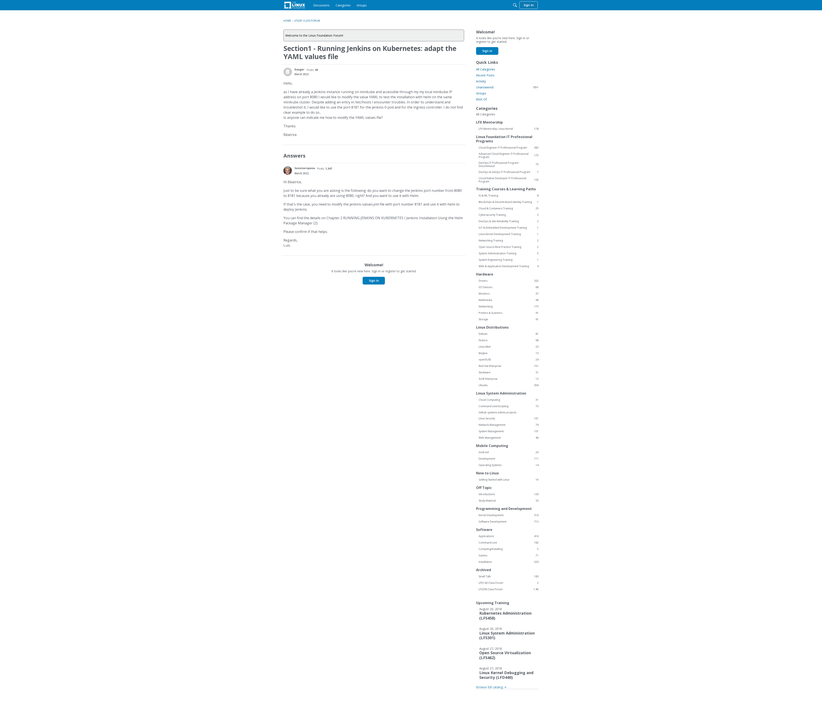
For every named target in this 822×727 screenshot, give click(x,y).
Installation (509, 562)
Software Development (509, 522)
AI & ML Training (509, 196)
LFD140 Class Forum (509, 583)
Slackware (509, 372)
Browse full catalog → (491, 687)
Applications (509, 536)
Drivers (509, 281)
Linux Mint (509, 347)
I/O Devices (509, 287)
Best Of (481, 99)
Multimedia (509, 300)
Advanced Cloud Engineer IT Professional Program (509, 155)
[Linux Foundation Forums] (294, 5)
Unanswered (507, 87)
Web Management (509, 438)
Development (509, 459)
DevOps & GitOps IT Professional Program (509, 172)
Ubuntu (509, 385)
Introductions (509, 494)
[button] (287, 72)
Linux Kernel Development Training (509, 234)
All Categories (485, 69)
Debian (509, 334)
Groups (481, 93)
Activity (481, 81)
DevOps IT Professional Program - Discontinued (509, 164)
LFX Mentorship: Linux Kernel (509, 129)
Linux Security (509, 418)
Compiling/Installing (509, 549)
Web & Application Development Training (509, 266)
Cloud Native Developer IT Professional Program (509, 180)
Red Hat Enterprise (509, 366)
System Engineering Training (509, 260)
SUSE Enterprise (509, 379)
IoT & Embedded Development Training (509, 228)
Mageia (509, 353)
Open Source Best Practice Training (509, 247)
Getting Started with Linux (509, 480)
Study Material (509, 501)
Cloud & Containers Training (509, 208)
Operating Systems (509, 465)
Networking (509, 306)
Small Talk (509, 576)
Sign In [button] (374, 281)
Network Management (509, 425)
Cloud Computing (509, 400)
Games (509, 555)
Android (509, 452)
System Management (509, 431)
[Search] (515, 5)
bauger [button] (299, 69)
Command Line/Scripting (509, 406)
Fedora (509, 340)
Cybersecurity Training (509, 215)
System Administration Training (509, 253)
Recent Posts (485, 75)
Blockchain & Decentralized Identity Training (509, 202)
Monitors (509, 294)
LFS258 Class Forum (509, 589)
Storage (509, 319)
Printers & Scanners (509, 313)
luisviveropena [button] (305, 168)
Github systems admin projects (497, 412)
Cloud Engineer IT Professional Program (509, 148)
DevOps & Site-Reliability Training (509, 221)
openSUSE (509, 360)
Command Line (509, 543)
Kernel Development (509, 515)
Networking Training (509, 241)
